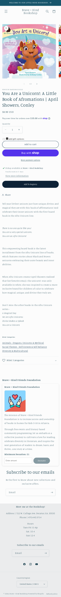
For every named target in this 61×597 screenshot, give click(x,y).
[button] (6, 11)
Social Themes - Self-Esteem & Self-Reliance (24, 346)
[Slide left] (24, 84)
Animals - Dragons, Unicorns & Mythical (23, 342)
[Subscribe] (52, 492)
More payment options (30, 160)
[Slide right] (37, 84)
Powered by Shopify (36, 594)
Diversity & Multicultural (15, 350)
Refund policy (51, 594)
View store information (17, 176)
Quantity (6, 124)
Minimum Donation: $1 (16, 454)
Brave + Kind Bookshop (19, 594)
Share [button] (8, 195)
